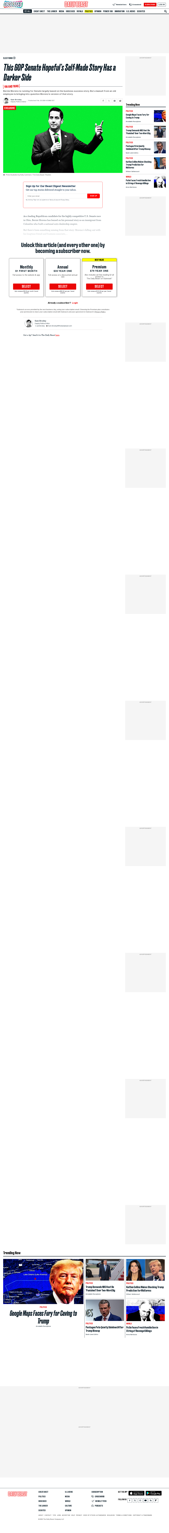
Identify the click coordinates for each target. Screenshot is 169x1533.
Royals (80, 11)
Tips (54, 1515)
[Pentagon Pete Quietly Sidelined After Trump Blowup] (160, 153)
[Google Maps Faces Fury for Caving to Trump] (160, 121)
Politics (89, 11)
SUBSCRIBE (150, 5)
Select (26, 286)
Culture (68, 1506)
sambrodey (41, 326)
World (67, 1501)
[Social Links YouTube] (145, 1501)
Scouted (141, 11)
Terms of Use (54, 200)
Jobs (59, 1515)
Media (61, 11)
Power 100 (108, 11)
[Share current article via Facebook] (103, 100)
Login (75, 303)
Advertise (66, 1515)
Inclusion (111, 1515)
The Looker (52, 11)
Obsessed (70, 11)
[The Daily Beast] (76, 5)
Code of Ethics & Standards (94, 1515)
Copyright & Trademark (142, 1515)
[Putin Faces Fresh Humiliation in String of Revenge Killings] (160, 187)
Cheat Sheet (39, 11)
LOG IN (162, 5)
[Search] (165, 11)
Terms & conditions (124, 1515)
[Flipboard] (156, 1501)
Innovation (120, 11)
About (40, 1515)
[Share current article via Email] (114, 100)
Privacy (79, 1515)
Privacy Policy (65, 200)
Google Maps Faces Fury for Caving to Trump (43, 1317)
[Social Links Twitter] (135, 1501)
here (57, 335)
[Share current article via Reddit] (120, 100)
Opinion (97, 11)
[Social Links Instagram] (140, 1501)
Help (73, 1515)
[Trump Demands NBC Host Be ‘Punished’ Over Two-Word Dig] (160, 137)
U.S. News (130, 11)
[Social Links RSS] (151, 1501)
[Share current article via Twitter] (109, 100)
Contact (47, 1515)
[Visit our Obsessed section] (21, 5)
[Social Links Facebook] (130, 1501)
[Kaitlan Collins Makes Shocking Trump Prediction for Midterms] (160, 168)
